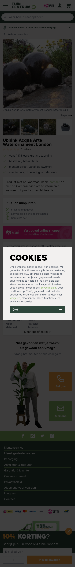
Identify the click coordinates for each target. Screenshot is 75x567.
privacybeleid (48, 287)
